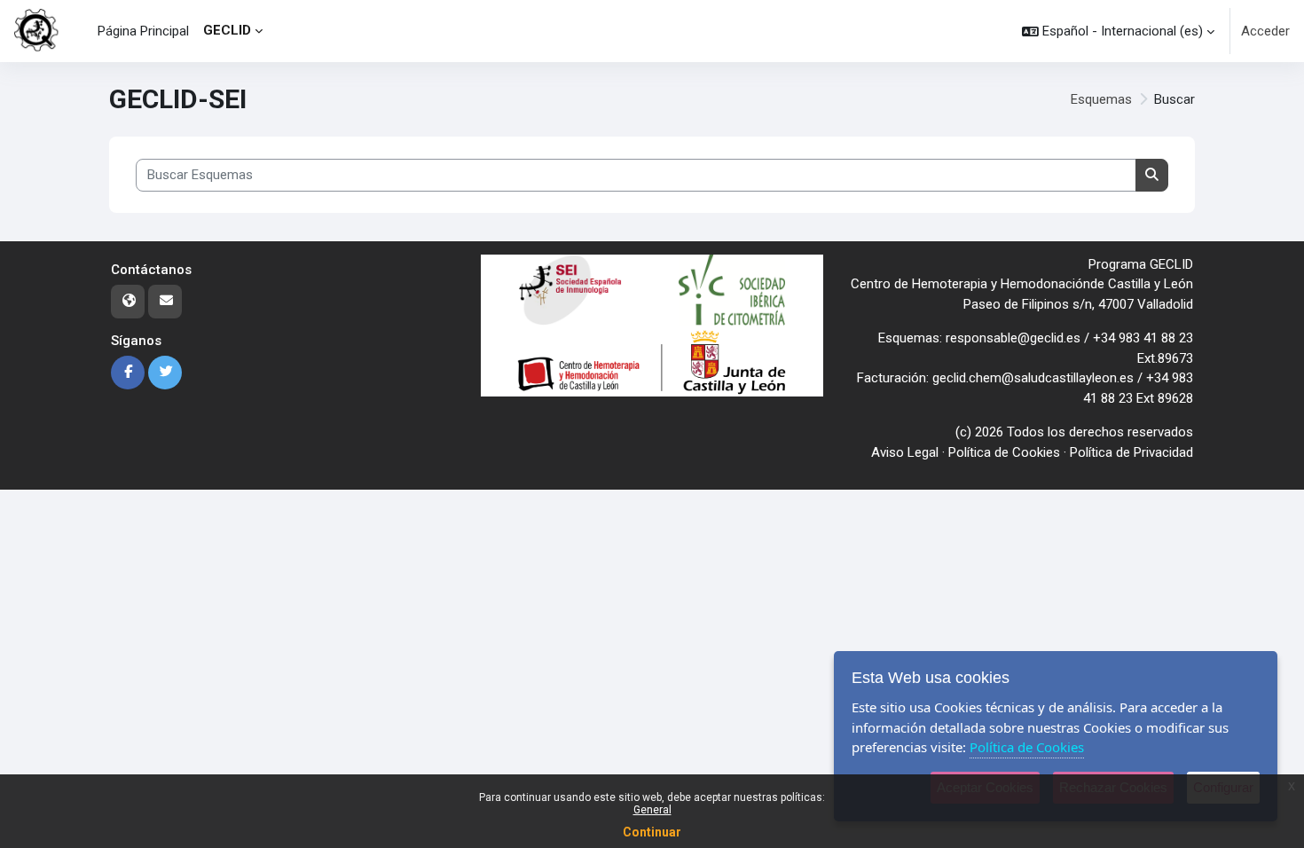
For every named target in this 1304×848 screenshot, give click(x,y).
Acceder (1265, 31)
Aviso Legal (905, 452)
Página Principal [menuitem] (143, 31)
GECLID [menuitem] (227, 30)
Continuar (652, 832)
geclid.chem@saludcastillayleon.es (1033, 378)
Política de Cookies (1004, 452)
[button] (1118, 31)
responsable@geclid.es (1013, 338)
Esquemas (1101, 99)
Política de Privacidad (1131, 452)
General (652, 810)
